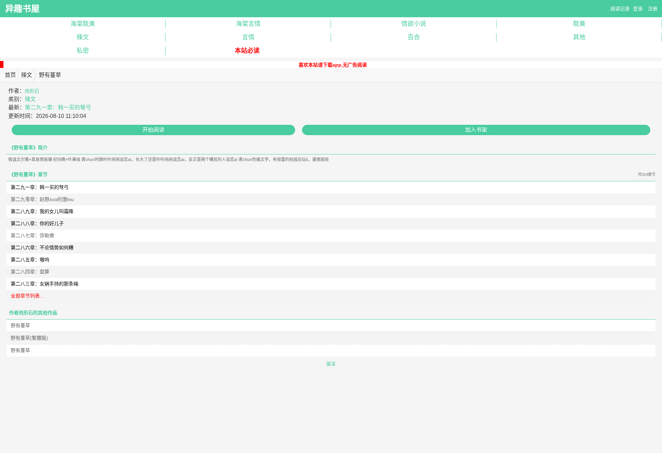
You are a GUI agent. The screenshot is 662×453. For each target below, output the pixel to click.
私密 (83, 50)
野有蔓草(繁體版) (29, 338)
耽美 (579, 23)
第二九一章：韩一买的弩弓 (58, 107)
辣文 (83, 37)
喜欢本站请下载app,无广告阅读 (333, 65)
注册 (653, 8)
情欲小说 (413, 23)
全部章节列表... (27, 296)
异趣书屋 (22, 8)
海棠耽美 (82, 23)
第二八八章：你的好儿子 (37, 223)
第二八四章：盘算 (30, 271)
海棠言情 (248, 23)
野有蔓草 (20, 325)
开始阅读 (153, 130)
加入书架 (476, 130)
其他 (579, 37)
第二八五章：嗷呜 (30, 259)
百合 (414, 37)
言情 (248, 37)
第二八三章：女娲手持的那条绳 (44, 283)
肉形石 (32, 91)
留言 (331, 363)
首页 (10, 75)
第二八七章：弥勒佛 (32, 235)
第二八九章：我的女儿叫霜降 (42, 211)
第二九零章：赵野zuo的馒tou (42, 199)
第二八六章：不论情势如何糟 (42, 247)
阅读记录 (620, 8)
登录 (638, 8)
